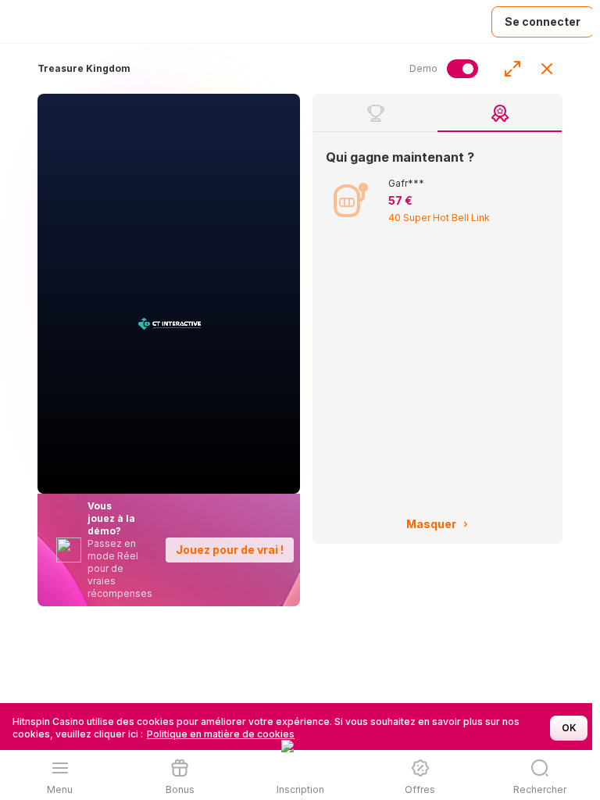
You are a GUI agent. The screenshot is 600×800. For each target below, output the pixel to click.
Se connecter (542, 21)
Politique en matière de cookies (221, 734)
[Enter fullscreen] (512, 68)
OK (569, 728)
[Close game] (546, 68)
